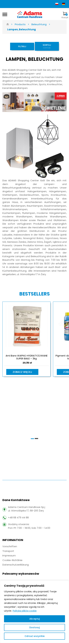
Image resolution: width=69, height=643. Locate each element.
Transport (8, 551)
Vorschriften (9, 546)
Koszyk (65, 16)
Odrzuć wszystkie (35, 636)
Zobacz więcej (22, 372)
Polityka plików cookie (25, 610)
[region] (34, 611)
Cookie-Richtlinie (12, 560)
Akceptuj (34, 618)
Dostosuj (34, 627)
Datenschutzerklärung (15, 564)
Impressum (9, 555)
